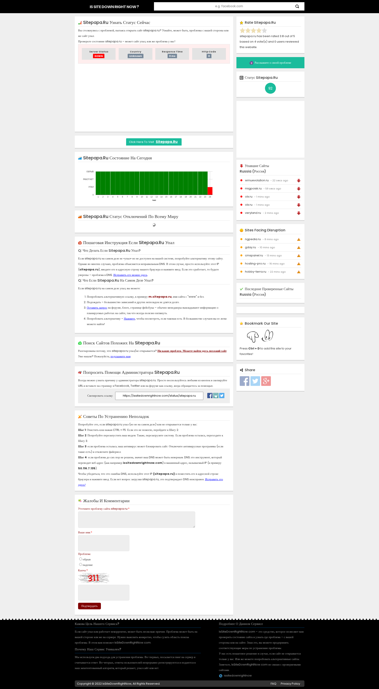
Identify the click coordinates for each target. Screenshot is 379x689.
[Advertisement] (154, 97)
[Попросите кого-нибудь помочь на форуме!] (215, 394)
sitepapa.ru (167, 141)
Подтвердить (89, 606)
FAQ (273, 684)
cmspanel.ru (254, 255)
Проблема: (84, 554)
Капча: (83, 570)
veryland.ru (253, 213)
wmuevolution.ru (257, 180)
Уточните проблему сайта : (103, 509)
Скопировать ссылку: (100, 396)
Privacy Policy (290, 684)
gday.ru (250, 247)
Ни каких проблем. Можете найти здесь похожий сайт (192, 351)
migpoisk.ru (253, 188)
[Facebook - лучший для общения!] (210, 394)
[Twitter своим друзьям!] (221, 394)
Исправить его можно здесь (130, 275)
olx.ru (248, 196)
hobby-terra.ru (255, 272)
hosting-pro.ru (255, 263)
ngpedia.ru (253, 239)
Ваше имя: (85, 532)
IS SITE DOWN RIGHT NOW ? (114, 6)
